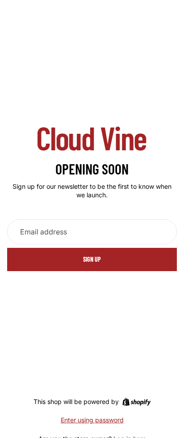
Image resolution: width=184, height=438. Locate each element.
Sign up (92, 259)
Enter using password (92, 420)
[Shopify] (136, 402)
